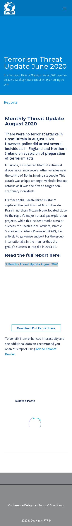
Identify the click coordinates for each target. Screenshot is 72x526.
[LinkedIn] (28, 382)
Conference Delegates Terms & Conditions (36, 505)
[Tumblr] (22, 382)
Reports (10, 102)
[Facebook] (6, 382)
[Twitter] (11, 382)
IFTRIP (37, 13)
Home (22, 13)
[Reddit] (33, 382)
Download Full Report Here (36, 328)
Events (53, 13)
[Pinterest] (17, 382)
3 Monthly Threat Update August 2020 (31, 264)
